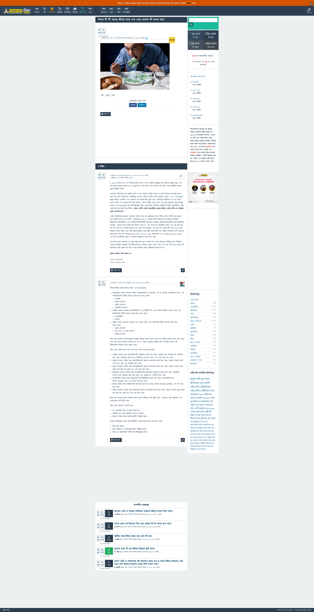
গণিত (192, 314)
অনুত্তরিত (59, 12)
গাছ (196, 428)
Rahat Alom (150, 514)
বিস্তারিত (205, 440)
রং (203, 421)
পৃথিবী (207, 383)
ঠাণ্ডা (208, 431)
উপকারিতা (207, 424)
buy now (196, 90)
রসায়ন (192, 303)
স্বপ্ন (195, 434)
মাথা (211, 405)
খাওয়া (113, 95)
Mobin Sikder (307, 610)
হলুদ (195, 446)
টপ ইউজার (126, 12)
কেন (209, 418)
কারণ (213, 418)
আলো (192, 398)
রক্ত (210, 394)
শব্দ (212, 428)
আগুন (192, 428)
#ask (201, 394)
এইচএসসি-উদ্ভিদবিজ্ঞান (200, 387)
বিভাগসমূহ (67, 12)
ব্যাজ (119, 12)
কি (201, 440)
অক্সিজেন (193, 449)
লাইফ (192, 335)
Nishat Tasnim (146, 539)
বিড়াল (199, 446)
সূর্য (197, 405)
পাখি (213, 437)
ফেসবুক (133, 105)
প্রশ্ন (45, 12)
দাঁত (191, 446)
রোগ (213, 391)
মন (198, 440)
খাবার (205, 428)
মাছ (201, 431)
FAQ (90, 12)
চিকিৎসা (196, 401)
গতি (198, 449)
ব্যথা (212, 443)
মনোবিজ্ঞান (193, 353)
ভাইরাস (208, 443)
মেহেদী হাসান (145, 552)
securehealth (198, 115)
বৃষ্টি (202, 418)
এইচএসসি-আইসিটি (203, 411)
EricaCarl (196, 106)
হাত (212, 431)
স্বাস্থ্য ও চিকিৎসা (129, 514)
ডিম (198, 418)
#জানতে (208, 415)
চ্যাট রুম (103, 12)
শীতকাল (193, 418)
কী (212, 401)
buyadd (195, 81)
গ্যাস (203, 437)
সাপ (206, 421)
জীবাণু (107, 95)
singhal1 (196, 98)
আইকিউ (193, 328)
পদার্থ (206, 379)
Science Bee (289, 610)
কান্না (201, 449)
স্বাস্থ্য (207, 405)
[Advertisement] (141, 137)
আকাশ (204, 446)
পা (206, 437)
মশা (191, 434)
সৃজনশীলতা (194, 331)
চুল (191, 401)
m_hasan (150, 567)
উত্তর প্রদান (122, 175)
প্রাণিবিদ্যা (126, 552)
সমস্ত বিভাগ (194, 299)
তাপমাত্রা (206, 434)
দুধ (198, 431)
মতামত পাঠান (5, 610)
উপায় (205, 431)
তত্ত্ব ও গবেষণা (114, 38)
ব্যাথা (198, 434)
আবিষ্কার (193, 431)
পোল (111, 12)
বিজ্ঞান (192, 415)
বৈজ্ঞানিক (202, 408)
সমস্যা (195, 440)
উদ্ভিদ (209, 437)
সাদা (209, 428)
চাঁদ (205, 418)
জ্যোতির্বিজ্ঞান (194, 317)
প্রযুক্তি (192, 324)
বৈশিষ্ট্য (202, 443)
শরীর (206, 394)
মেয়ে (213, 440)
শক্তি (200, 424)
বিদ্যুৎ (196, 421)
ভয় (202, 434)
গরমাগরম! (52, 12)
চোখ (202, 383)
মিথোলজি (193, 363)
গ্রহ (191, 437)
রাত (200, 421)
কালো (200, 437)
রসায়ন (195, 437)
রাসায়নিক (194, 394)
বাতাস (212, 434)
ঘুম (202, 379)
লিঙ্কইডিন (142, 105)
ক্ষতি (213, 398)
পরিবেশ (126, 539)
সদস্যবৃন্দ (75, 12)
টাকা (102, 95)
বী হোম (37, 12)
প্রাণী (197, 408)
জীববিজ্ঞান (193, 310)
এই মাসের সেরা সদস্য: (197, 76)
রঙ (191, 440)
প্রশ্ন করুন (83, 12)
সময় (208, 446)
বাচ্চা (209, 440)
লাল (212, 424)
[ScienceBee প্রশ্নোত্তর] (16, 10)
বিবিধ (192, 339)
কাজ (192, 421)
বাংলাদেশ (196, 443)
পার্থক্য (192, 411)
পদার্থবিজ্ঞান (194, 307)
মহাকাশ (202, 405)
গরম (202, 415)
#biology (210, 408)
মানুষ (193, 379)
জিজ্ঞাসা (125, 38)
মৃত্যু (191, 443)
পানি (198, 379)
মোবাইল (198, 398)
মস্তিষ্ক (200, 428)
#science (207, 398)
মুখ (205, 449)
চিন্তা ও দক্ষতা (195, 342)
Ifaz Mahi (149, 527)
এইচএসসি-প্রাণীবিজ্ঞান (200, 391)
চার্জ (211, 446)
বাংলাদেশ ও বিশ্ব (196, 360)
